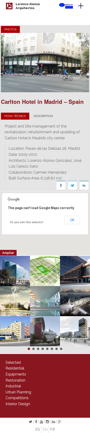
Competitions (17, 398)
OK (72, 220)
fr (52, 429)
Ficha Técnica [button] (15, 116)
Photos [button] (10, 29)
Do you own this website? (27, 222)
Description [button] (43, 116)
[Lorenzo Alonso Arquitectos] (9, 8)
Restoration (15, 380)
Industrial (13, 386)
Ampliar (8, 253)
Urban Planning (18, 392)
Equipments (16, 374)
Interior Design (18, 404)
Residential (15, 368)
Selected (13, 362)
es (37, 429)
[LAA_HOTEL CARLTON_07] (45, 62)
